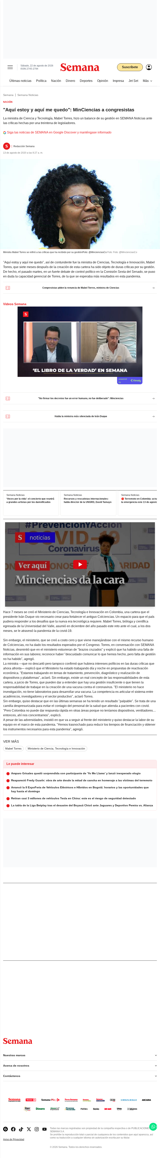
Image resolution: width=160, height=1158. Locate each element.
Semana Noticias (27, 95)
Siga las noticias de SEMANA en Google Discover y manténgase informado (59, 132)
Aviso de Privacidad (17, 1139)
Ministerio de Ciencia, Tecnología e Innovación (56, 748)
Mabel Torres (13, 748)
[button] (80, 564)
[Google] (5, 1129)
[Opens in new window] (13, 1129)
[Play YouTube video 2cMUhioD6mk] (80, 564)
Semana (8, 95)
